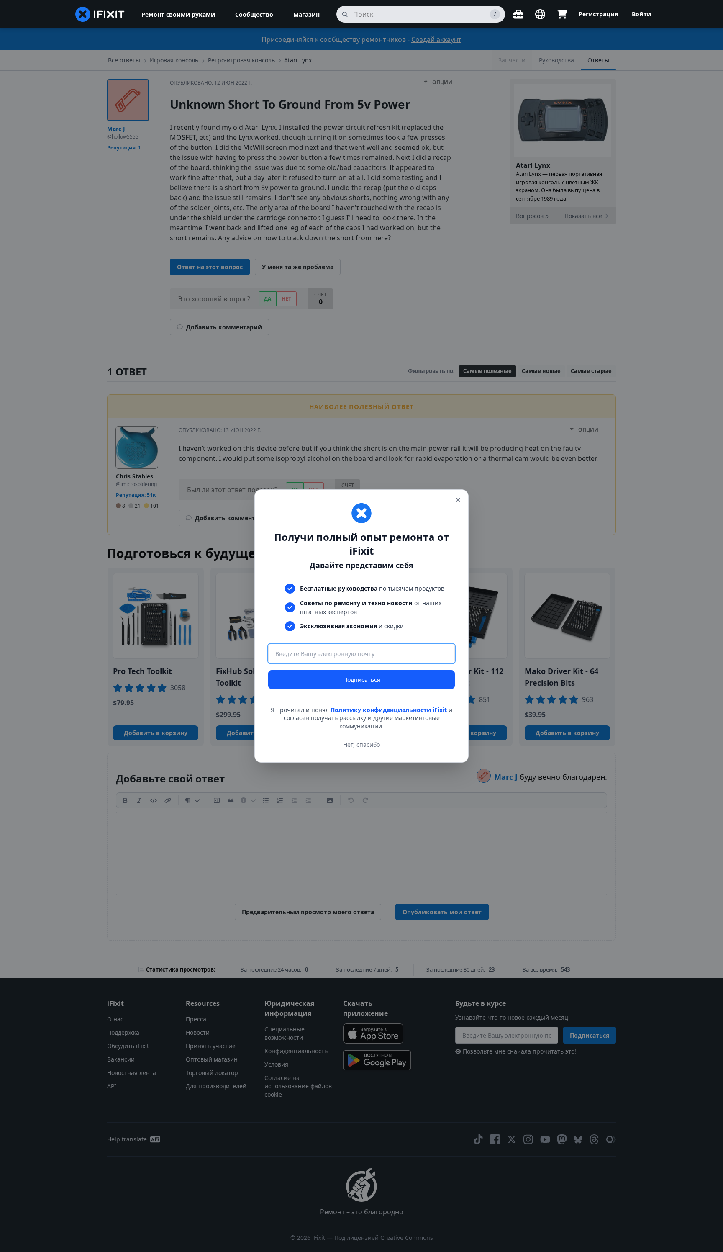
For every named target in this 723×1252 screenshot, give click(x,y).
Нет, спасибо (361, 744)
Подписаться (361, 680)
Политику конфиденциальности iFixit (389, 710)
